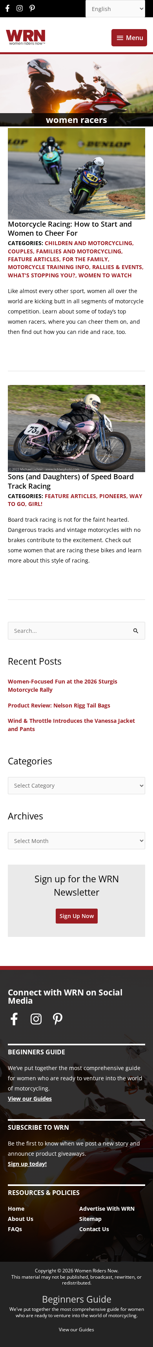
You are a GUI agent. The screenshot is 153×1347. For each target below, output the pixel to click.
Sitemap (90, 1218)
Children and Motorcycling (88, 243)
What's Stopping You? (41, 275)
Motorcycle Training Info (48, 267)
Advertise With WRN (107, 1208)
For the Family (85, 259)
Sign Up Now (77, 916)
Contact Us (94, 1229)
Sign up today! (27, 1163)
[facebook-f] (9, 8)
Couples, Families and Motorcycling (64, 251)
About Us (20, 1218)
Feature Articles (33, 259)
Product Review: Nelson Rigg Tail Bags (59, 705)
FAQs (15, 1229)
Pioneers (112, 496)
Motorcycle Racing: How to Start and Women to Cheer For (70, 228)
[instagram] (21, 8)
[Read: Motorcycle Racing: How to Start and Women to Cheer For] (76, 173)
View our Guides (30, 1098)
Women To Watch (105, 275)
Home (16, 1208)
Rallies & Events (117, 267)
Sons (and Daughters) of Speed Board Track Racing (71, 481)
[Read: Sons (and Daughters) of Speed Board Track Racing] (76, 428)
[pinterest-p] (33, 8)
